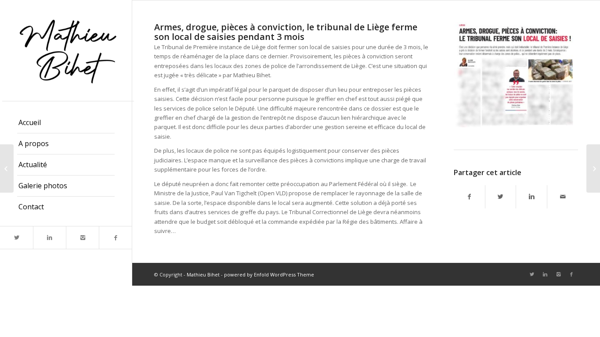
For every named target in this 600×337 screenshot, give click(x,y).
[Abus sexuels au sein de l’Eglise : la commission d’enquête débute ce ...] (7, 168)
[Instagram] (82, 237)
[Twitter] (16, 237)
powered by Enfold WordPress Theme (269, 274)
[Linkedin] (49, 237)
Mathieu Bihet (203, 274)
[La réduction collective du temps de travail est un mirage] (593, 168)
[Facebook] (115, 237)
